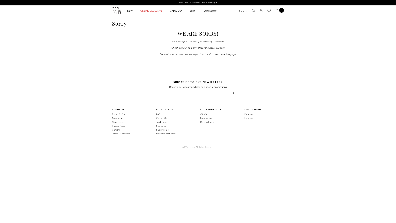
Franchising (117, 118)
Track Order (161, 122)
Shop (193, 10)
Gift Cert (204, 114)
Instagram (249, 118)
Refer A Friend (207, 122)
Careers (116, 130)
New (130, 10)
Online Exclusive (151, 10)
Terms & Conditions (121, 133)
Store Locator (118, 122)
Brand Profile (118, 114)
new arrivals (193, 47)
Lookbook (210, 10)
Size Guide (161, 126)
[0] (277, 10)
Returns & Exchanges (166, 133)
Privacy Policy (118, 126)
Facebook (249, 114)
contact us (224, 54)
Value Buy (176, 10)
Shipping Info (162, 130)
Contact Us (161, 118)
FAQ (158, 114)
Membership (206, 118)
